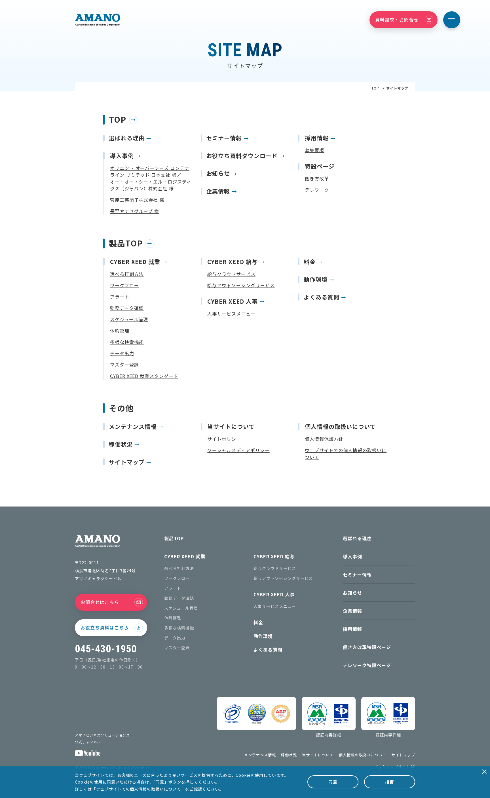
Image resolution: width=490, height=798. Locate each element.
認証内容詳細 (328, 735)
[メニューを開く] (451, 19)
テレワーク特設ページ (367, 665)
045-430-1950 (106, 649)
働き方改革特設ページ (367, 647)
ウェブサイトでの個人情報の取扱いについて (138, 789)
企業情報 (352, 610)
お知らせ (352, 592)
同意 (332, 782)
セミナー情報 (357, 574)
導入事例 (352, 556)
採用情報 (352, 628)
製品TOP (174, 538)
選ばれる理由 (357, 538)
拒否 (389, 782)
